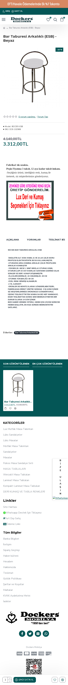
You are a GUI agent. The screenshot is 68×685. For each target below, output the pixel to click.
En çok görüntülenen (47, 363)
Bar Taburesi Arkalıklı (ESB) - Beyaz (18, 401)
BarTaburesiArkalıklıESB (26, 332)
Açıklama (12, 239)
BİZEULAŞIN (60, 477)
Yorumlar (34, 239)
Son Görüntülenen (16, 363)
